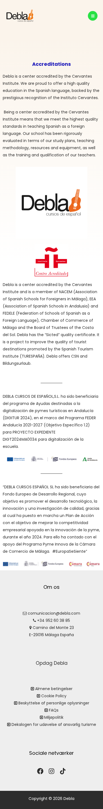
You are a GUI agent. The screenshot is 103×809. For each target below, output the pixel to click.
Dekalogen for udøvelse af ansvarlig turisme (54, 724)
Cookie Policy (53, 696)
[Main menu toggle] (93, 16)
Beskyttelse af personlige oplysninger (53, 703)
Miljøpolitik (53, 717)
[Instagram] (51, 771)
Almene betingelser (54, 688)
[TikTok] (63, 771)
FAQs (54, 710)
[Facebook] (40, 771)
